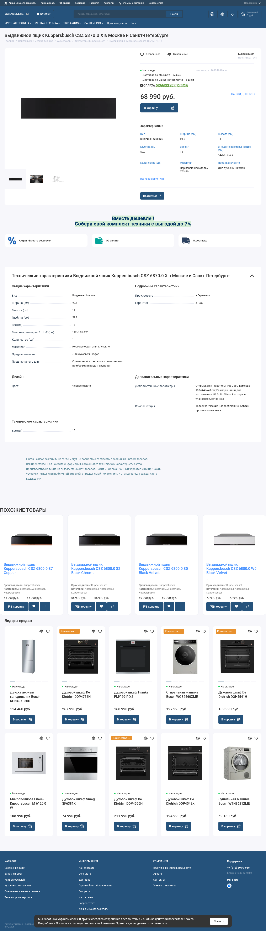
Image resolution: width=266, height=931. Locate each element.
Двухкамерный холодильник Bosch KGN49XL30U (25, 696)
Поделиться (150, 195)
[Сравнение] (222, 14)
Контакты (109, 3)
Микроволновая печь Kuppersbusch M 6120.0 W (28, 803)
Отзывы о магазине (133, 3)
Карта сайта (86, 897)
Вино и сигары (13, 873)
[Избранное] (232, 14)
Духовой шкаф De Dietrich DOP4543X (180, 801)
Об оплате (64, 3)
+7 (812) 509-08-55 (238, 867)
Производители (117, 23)
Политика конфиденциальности (78, 923)
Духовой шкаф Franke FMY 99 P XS (131, 694)
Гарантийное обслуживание (95, 885)
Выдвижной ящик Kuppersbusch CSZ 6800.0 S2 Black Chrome (95, 568)
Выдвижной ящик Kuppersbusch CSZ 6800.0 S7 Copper (28, 568)
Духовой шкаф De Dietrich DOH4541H (232, 694)
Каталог (45, 14)
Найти (174, 14)
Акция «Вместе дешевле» (22, 3)
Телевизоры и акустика (18, 897)
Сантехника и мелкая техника (22, 891)
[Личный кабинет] (212, 14)
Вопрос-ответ (156, 3)
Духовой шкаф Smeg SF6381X (78, 801)
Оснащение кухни (15, 867)
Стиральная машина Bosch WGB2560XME (182, 694)
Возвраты (84, 891)
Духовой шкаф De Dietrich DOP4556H (128, 801)
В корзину (20, 719)
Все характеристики (152, 178)
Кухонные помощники (18, 885)
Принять (219, 921)
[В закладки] (48, 631)
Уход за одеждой (15, 879)
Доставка (80, 3)
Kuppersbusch (246, 53)
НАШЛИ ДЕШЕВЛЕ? (243, 94)
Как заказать (48, 3)
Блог (133, 23)
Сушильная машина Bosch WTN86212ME (234, 801)
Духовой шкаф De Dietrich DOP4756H (76, 694)
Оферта (157, 873)
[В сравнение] (41, 631)
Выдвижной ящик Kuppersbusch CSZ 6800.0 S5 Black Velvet (163, 568)
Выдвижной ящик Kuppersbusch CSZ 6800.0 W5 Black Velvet (231, 568)
